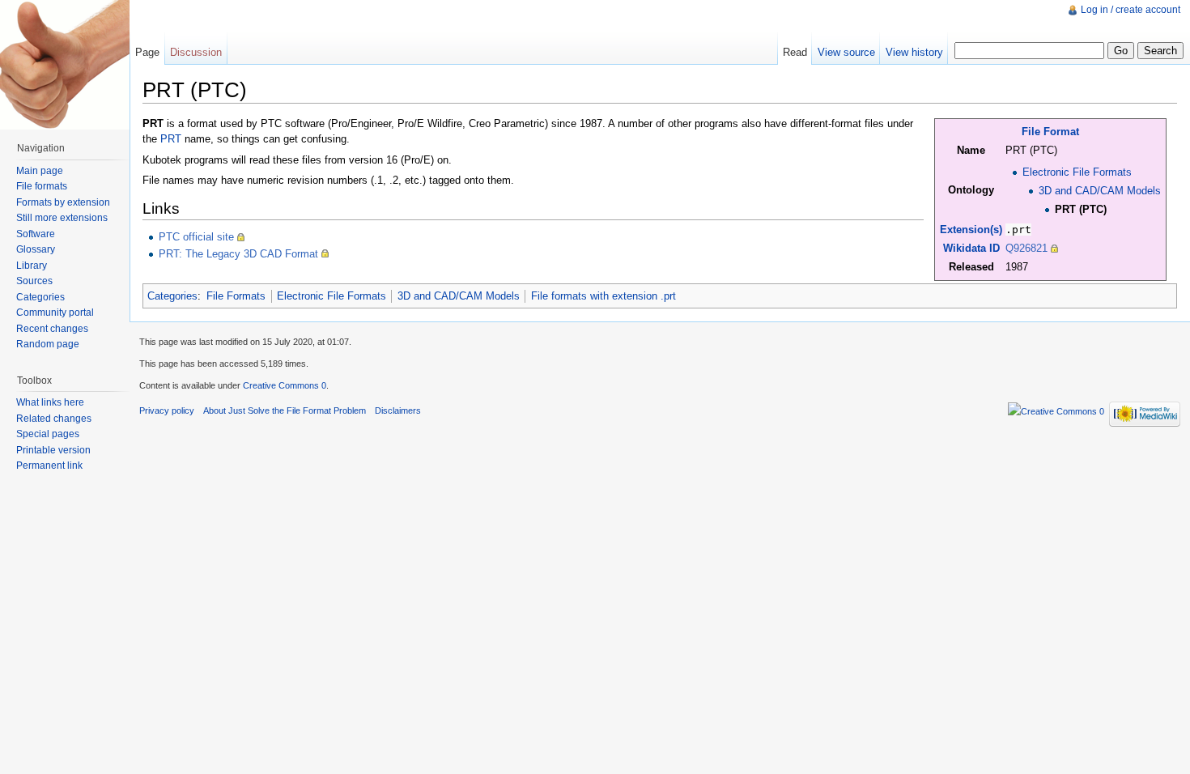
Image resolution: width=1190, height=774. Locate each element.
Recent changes (52, 328)
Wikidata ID (971, 248)
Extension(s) (971, 229)
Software (35, 234)
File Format (1050, 131)
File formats (41, 186)
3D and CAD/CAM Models (1100, 191)
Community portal (55, 312)
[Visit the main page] (65, 65)
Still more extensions (62, 217)
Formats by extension (63, 202)
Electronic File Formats (1077, 172)
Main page (39, 170)
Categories (172, 296)
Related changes (53, 418)
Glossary (35, 249)
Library (31, 265)
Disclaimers (398, 410)
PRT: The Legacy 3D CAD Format (238, 254)
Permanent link (49, 465)
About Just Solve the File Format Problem (284, 410)
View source (846, 52)
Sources (34, 281)
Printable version (53, 450)
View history (914, 52)
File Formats (236, 296)
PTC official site (196, 237)
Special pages (47, 434)
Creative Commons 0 (284, 385)
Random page (47, 344)
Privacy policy (166, 410)
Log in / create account (1130, 9)
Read (795, 52)
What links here (50, 402)
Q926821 (1026, 248)
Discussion (196, 52)
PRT (170, 139)
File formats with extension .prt (603, 296)
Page (147, 52)
